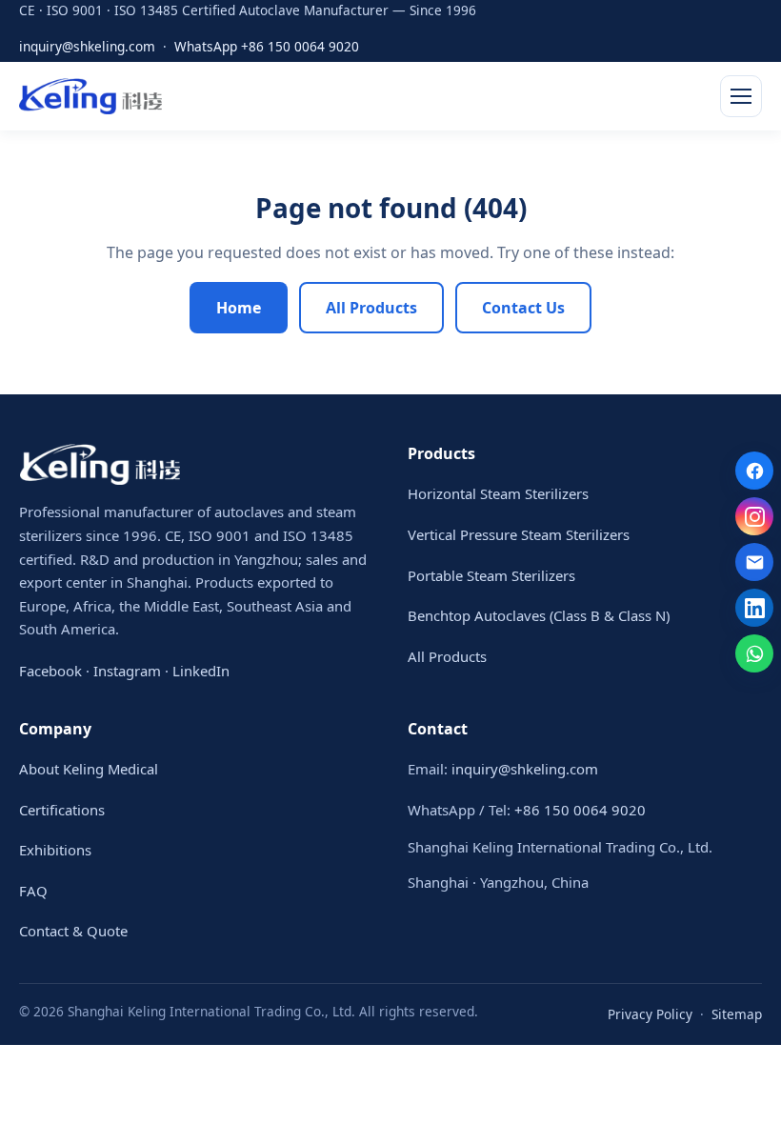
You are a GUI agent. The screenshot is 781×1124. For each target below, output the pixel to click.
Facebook (50, 670)
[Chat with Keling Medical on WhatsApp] (754, 653)
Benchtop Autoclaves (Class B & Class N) (539, 615)
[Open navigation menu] (741, 96)
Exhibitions (55, 849)
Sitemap (736, 1014)
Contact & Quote (73, 930)
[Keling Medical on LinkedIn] (754, 608)
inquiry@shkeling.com (87, 46)
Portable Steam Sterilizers (491, 575)
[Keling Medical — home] (90, 96)
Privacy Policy (650, 1014)
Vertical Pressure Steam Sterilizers (519, 534)
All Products (371, 307)
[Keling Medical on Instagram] (754, 516)
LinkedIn (201, 670)
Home (238, 307)
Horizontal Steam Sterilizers (498, 493)
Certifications (62, 809)
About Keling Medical (88, 768)
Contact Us (523, 307)
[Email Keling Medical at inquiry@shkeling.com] (754, 562)
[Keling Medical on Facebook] (754, 471)
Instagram (127, 670)
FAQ (33, 890)
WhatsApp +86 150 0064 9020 (266, 46)
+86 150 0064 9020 (580, 809)
